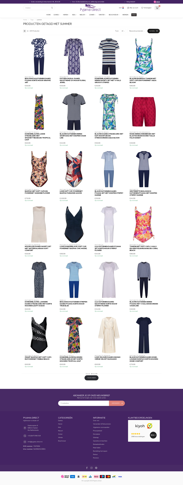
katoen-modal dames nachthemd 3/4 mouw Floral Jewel (73, 80)
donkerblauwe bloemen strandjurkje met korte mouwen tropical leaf (71, 359)
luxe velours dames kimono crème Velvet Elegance (107, 358)
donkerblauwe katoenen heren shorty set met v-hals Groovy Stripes (108, 80)
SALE (134, 15)
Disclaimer (96, 434)
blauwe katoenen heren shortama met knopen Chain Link (73, 136)
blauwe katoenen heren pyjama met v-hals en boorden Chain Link (144, 304)
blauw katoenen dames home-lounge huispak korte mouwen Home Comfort (144, 359)
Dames (56, 15)
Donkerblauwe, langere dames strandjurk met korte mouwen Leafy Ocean (38, 304)
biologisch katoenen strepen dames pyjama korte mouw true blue (73, 304)
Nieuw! (82, 15)
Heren (65, 15)
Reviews (96, 458)
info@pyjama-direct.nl (35, 442)
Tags (32, 20)
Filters (152, 31)
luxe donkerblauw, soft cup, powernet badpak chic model (73, 247)
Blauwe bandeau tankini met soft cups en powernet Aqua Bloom (143, 80)
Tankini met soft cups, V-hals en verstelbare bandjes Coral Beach (144, 248)
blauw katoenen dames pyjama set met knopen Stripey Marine (109, 193)
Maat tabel (96, 448)
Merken (125, 15)
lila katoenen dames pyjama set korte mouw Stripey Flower (108, 248)
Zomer (91, 15)
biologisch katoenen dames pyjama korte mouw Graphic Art (38, 80)
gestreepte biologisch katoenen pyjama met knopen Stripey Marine (143, 193)
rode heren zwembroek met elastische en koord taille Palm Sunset (142, 136)
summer (39, 20)
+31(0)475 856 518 (34, 436)
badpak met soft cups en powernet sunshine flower (37, 192)
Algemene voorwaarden (101, 427)
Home (48, 15)
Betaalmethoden (98, 444)
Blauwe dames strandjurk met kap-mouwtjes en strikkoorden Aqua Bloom (109, 136)
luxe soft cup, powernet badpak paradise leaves (71, 192)
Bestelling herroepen (100, 451)
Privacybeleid (97, 431)
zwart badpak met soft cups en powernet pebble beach (38, 358)
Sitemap (96, 438)
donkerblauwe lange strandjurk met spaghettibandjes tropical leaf (38, 137)
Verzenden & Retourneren (102, 424)
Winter (102, 15)
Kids (73, 15)
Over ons (96, 421)
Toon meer (91, 378)
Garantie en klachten (100, 441)
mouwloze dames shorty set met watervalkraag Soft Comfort (38, 248)
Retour (95, 454)
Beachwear (113, 15)
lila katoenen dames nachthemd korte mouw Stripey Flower (106, 304)
